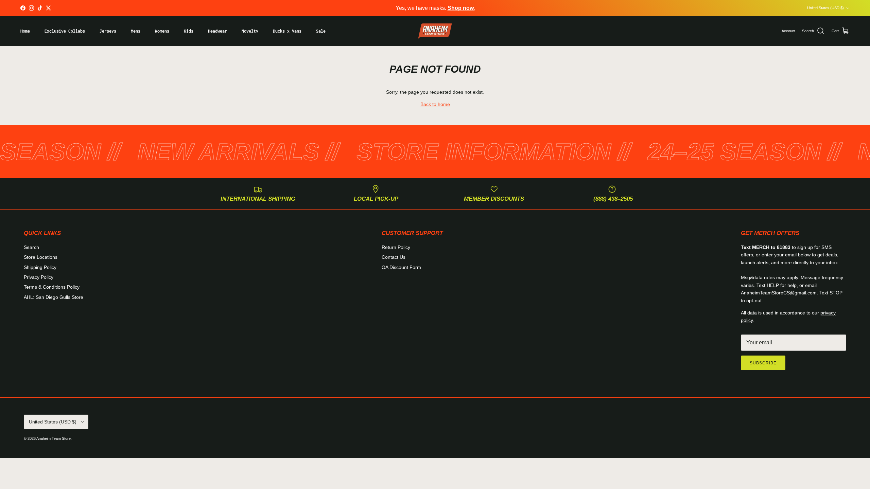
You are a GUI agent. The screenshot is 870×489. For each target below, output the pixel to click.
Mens (135, 31)
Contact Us (393, 257)
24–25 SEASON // (719, 152)
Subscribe (763, 363)
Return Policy (396, 247)
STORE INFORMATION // (469, 152)
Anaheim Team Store (53, 438)
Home (25, 31)
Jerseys (108, 31)
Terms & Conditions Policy (52, 287)
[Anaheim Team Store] (435, 31)
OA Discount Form (401, 267)
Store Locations (40, 257)
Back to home (435, 104)
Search (31, 247)
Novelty (250, 31)
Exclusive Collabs (65, 31)
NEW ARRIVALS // (213, 152)
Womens (162, 31)
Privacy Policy (38, 277)
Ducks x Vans (287, 31)
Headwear (217, 31)
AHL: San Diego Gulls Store (53, 297)
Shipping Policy (40, 267)
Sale (321, 31)
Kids (188, 31)
